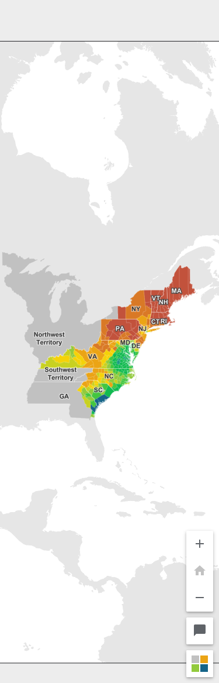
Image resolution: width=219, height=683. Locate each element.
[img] (109, 341)
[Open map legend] (199, 663)
